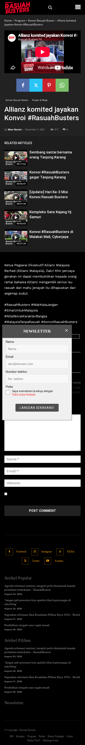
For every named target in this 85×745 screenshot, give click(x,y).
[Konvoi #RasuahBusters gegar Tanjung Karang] (15, 178)
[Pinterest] (49, 85)
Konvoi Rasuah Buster (41, 20)
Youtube (58, 560)
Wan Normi (15, 129)
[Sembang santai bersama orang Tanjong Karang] (15, 158)
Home (8, 20)
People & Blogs (40, 99)
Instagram (46, 551)
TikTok (70, 551)
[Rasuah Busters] (17, 7)
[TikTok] (60, 551)
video (74, 336)
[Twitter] (35, 85)
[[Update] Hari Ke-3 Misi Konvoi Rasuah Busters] (15, 198)
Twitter (35, 560)
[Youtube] (47, 561)
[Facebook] (22, 85)
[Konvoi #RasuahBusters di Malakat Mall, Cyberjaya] (15, 237)
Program (20, 20)
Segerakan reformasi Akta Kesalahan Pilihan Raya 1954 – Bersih (42, 614)
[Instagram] (34, 551)
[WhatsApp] (62, 85)
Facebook (21, 551)
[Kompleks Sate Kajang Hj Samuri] (15, 218)
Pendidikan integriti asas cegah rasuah (26, 625)
